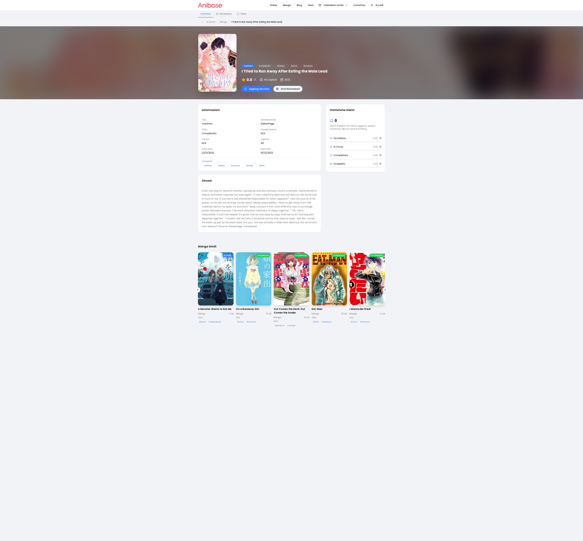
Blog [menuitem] (299, 5)
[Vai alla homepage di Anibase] (210, 5)
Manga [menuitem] (287, 5)
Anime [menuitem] (273, 5)
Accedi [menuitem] (379, 5)
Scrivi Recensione (290, 88)
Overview (205, 13)
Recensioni (226, 13)
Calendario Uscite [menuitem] (333, 5)
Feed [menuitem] (310, 5)
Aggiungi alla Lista (259, 88)
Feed (243, 13)
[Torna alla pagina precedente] (202, 21)
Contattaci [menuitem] (359, 5)
